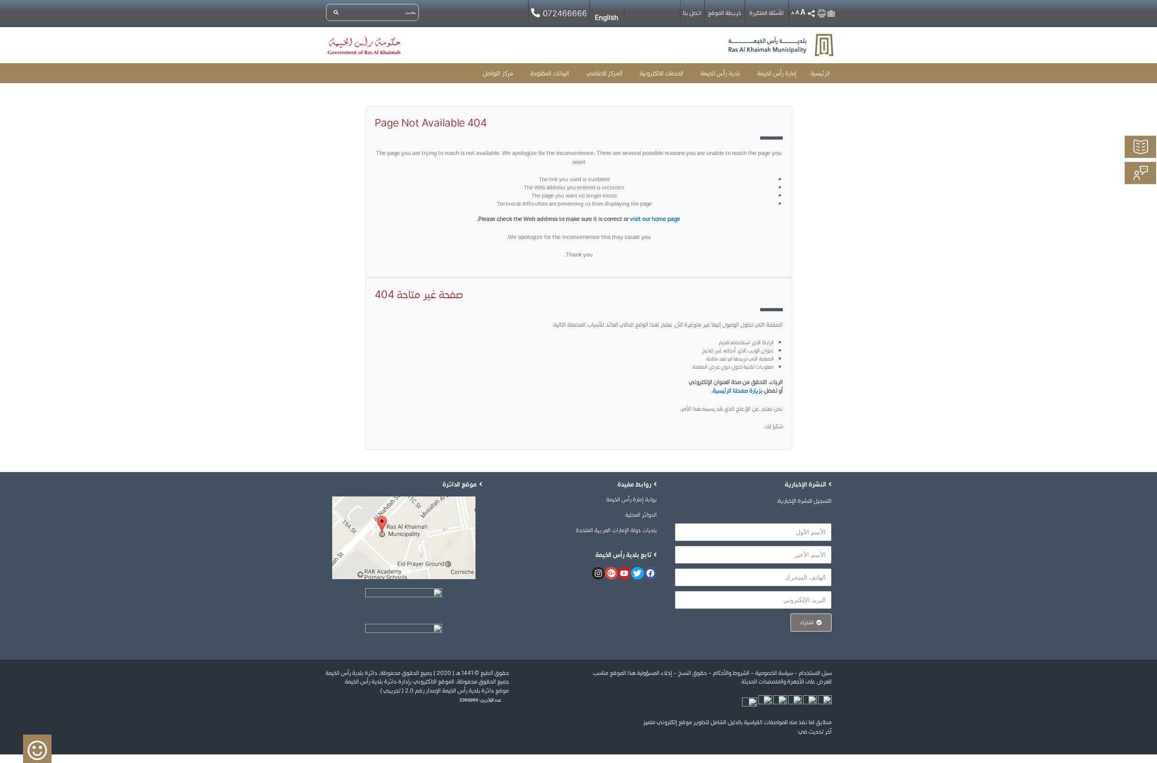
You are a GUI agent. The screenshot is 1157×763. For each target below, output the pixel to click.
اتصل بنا (692, 13)
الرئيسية (820, 73)
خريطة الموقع (724, 13)
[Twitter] (637, 573)
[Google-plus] (611, 573)
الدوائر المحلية (641, 515)
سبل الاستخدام (815, 673)
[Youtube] (624, 573)
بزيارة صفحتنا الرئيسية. (736, 390)
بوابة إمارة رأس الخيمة (631, 499)
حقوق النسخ (692, 673)
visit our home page (655, 219)
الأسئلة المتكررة (766, 13)
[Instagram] (598, 573)
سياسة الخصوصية (774, 673)
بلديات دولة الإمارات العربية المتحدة (616, 530)
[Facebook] (650, 573)
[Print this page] (821, 11)
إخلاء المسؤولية (654, 673)
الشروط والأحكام (731, 673)
